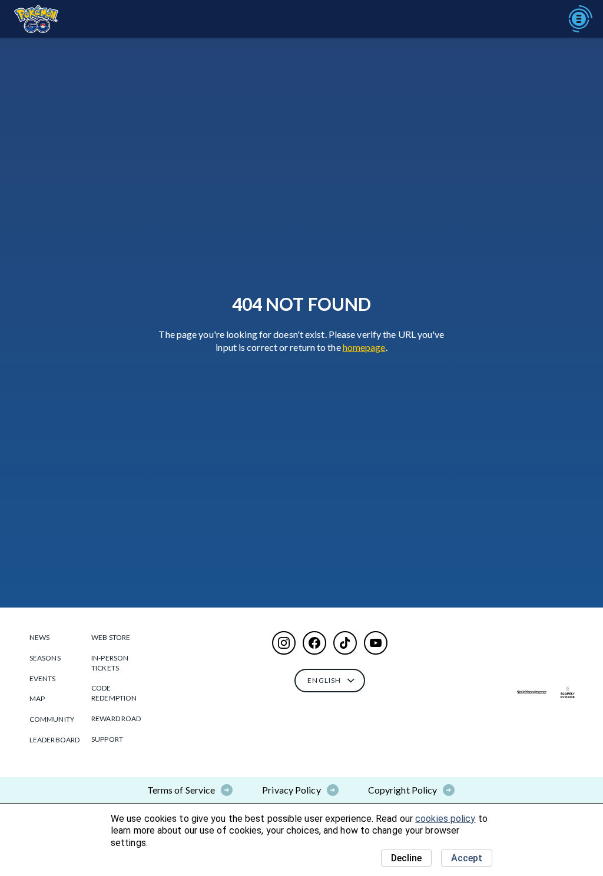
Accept (466, 858)
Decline (406, 858)
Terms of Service (181, 789)
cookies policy (445, 818)
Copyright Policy (403, 789)
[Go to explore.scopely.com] (568, 692)
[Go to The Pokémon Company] (531, 692)
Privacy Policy (291, 789)
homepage (364, 347)
